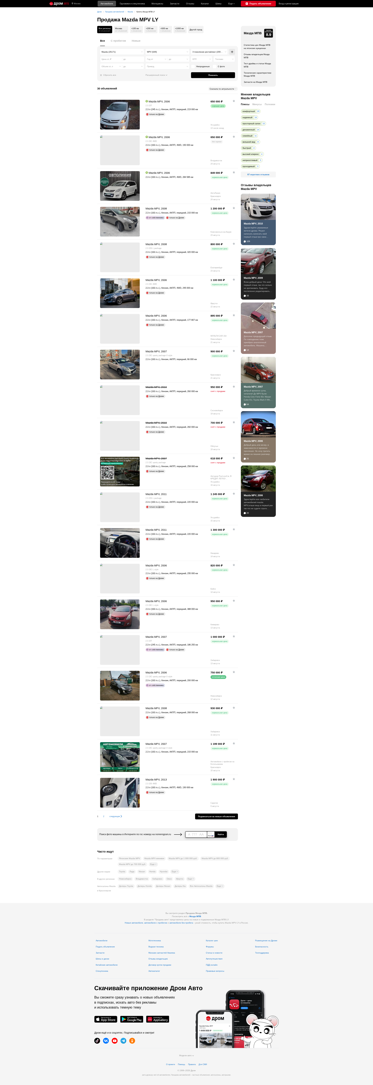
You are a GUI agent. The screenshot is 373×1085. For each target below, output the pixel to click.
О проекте (170, 1064)
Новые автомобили (134, 923)
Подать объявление (105, 946)
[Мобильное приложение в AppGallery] (157, 1019)
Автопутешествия (214, 959)
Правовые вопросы (215, 971)
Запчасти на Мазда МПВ (255, 82)
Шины (218, 3)
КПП (194, 59)
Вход (289, 3)
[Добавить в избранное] (234, 101)
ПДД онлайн (212, 965)
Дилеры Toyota (126, 886)
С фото (221, 66)
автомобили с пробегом (155, 923)
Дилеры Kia (180, 886)
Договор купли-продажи (159, 965)
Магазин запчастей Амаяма (161, 953)
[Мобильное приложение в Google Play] (131, 1019)
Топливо (219, 59)
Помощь (181, 1064)
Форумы (210, 946)
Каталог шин (212, 940)
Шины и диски (102, 959)
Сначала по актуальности (222, 89)
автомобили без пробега (181, 923)
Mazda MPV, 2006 (253, 441)
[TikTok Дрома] (97, 1041)
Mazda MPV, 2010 (253, 223)
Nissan (142, 871)
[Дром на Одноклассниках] (132, 1041)
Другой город (196, 29)
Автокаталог (154, 971)
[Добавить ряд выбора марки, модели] (232, 52)
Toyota (122, 871)
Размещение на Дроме (266, 940)
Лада (132, 871)
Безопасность (261, 946)
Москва (77, 3)
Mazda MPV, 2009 (253, 278)
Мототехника (154, 940)
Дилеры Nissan (163, 886)
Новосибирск (125, 879)
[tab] (102, 42)
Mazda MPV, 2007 (253, 332)
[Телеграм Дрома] (123, 1041)
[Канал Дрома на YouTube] (115, 1041)
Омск (169, 879)
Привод (150, 66)
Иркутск (179, 879)
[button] (153, 864)
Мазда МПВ (253, 33)
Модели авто (185, 1055)
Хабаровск (157, 879)
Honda (152, 871)
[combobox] (122, 52)
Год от (150, 59)
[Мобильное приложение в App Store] (105, 1019)
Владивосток (142, 879)
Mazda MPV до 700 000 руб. (132, 864)
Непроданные (203, 66)
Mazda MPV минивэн (154, 858)
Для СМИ (203, 1064)
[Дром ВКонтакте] (106, 1041)
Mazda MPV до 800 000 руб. (215, 858)
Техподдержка (262, 953)
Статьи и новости (214, 953)
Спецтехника (102, 971)
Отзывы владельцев (158, 959)
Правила (192, 1064)
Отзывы (190, 3)
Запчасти (174, 3)
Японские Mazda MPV (129, 858)
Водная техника (156, 946)
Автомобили (107, 3)
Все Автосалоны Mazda (201, 886)
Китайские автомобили (107, 965)
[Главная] (59, 3)
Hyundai (163, 871)
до (170, 59)
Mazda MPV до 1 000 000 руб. (183, 858)
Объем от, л (107, 66)
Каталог (205, 3)
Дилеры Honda (145, 886)
